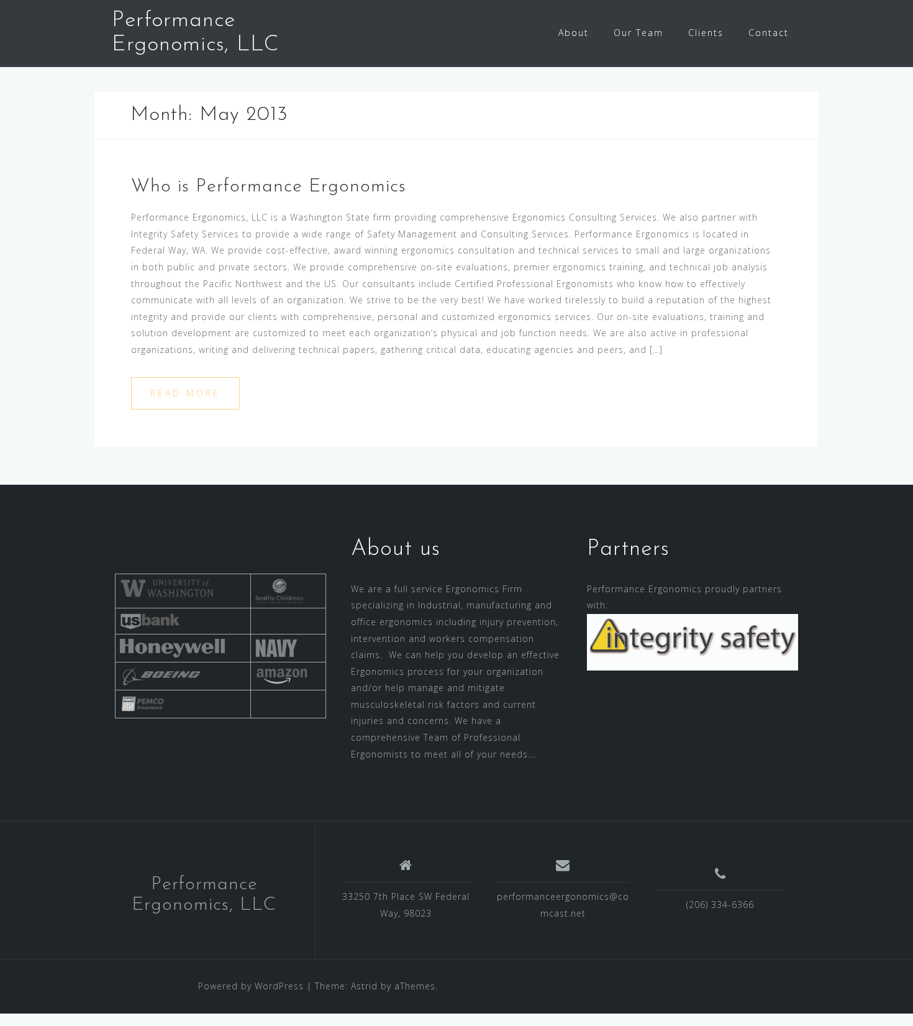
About (573, 33)
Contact (768, 33)
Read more (185, 393)
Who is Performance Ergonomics (268, 186)
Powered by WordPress (251, 986)
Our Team (638, 33)
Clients (706, 33)
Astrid (364, 986)
